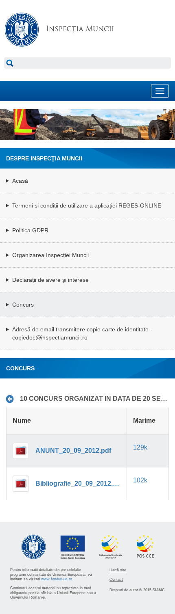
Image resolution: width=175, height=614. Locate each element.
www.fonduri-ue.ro (56, 579)
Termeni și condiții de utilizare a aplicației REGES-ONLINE (86, 205)
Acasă (20, 180)
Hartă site (117, 570)
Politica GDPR (30, 230)
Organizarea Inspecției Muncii (50, 255)
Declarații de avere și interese (50, 280)
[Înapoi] (12, 399)
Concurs (23, 304)
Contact (116, 579)
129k (140, 447)
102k (140, 480)
